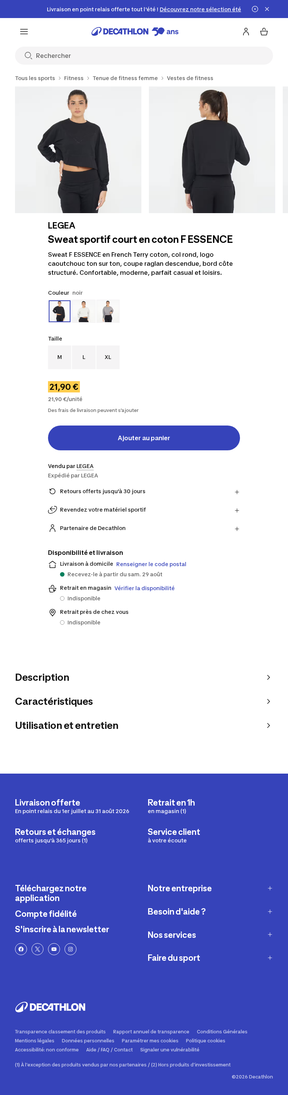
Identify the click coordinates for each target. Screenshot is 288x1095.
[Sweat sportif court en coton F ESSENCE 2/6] (212, 149)
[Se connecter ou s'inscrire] (246, 32)
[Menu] (24, 32)
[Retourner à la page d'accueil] (135, 31)
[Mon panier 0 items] (264, 32)
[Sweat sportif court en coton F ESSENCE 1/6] (78, 149)
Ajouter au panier (144, 438)
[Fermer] (267, 9)
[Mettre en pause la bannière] (255, 9)
